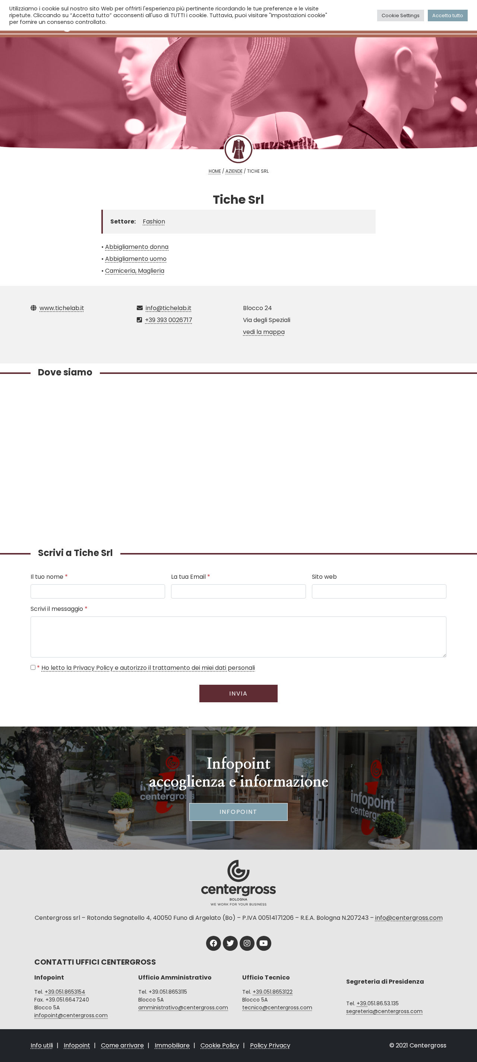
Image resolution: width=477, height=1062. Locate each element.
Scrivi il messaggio (59, 609)
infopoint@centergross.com (71, 1015)
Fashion (154, 221)
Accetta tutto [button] (447, 15)
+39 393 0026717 (168, 320)
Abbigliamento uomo (136, 258)
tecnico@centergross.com (277, 1007)
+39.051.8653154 (65, 992)
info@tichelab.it (169, 308)
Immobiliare (172, 1045)
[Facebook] (213, 943)
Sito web (324, 576)
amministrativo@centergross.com (183, 1007)
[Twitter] (230, 943)
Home (215, 171)
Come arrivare (122, 1045)
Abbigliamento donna (136, 247)
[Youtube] (263, 943)
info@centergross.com (409, 917)
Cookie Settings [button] (401, 15)
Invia (238, 693)
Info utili (42, 1045)
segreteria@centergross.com (384, 1011)
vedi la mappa (264, 332)
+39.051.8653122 (273, 992)
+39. (362, 1003)
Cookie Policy (219, 1045)
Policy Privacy (270, 1045)
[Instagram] (247, 943)
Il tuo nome (49, 576)
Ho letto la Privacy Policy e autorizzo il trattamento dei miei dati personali (148, 667)
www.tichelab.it (62, 308)
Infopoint (238, 812)
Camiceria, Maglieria (134, 270)
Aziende (234, 171)
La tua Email (190, 576)
